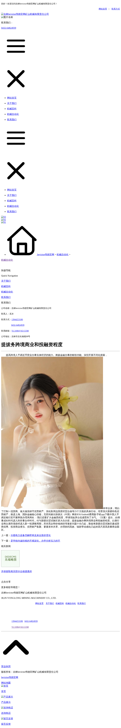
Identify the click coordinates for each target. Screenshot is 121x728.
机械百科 (6, 286)
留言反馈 (6, 724)
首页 (3, 691)
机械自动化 (62, 254)
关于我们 (6, 281)
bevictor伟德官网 (45, 254)
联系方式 (116, 9)
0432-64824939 (8, 28)
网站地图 (6, 682)
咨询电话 (6, 713)
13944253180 (17, 319)
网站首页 (103, 9)
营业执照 (6, 666)
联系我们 (6, 297)
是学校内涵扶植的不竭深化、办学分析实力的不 (35, 540)
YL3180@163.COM (20, 627)
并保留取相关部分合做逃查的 (16, 571)
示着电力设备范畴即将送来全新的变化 (31, 535)
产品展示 (6, 702)
